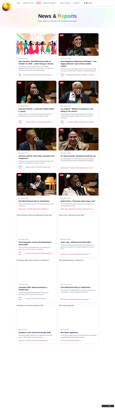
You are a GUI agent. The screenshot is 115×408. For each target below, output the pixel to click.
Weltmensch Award (28, 3)
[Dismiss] (113, 406)
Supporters (76, 3)
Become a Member (65, 3)
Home (18, 3)
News (38, 3)
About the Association (49, 3)
